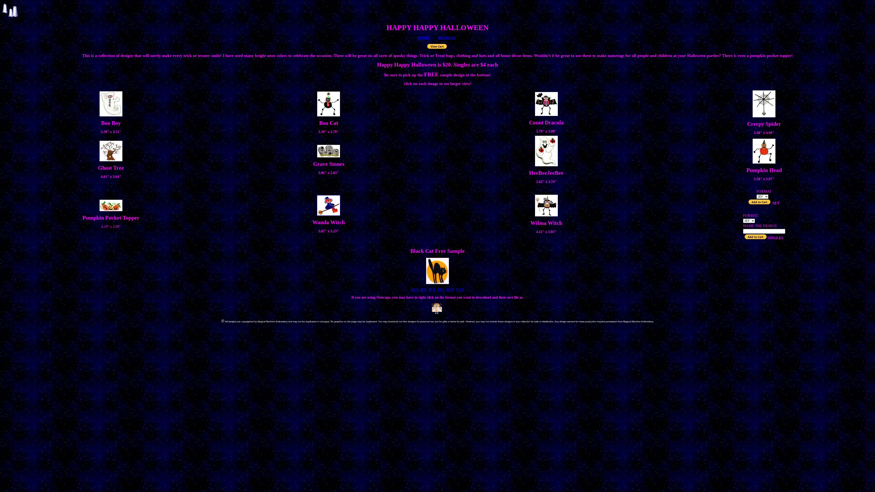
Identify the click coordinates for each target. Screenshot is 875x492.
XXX (460, 290)
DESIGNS (447, 38)
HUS (415, 290)
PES (441, 290)
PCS (432, 290)
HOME (424, 38)
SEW (450, 290)
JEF (423, 290)
